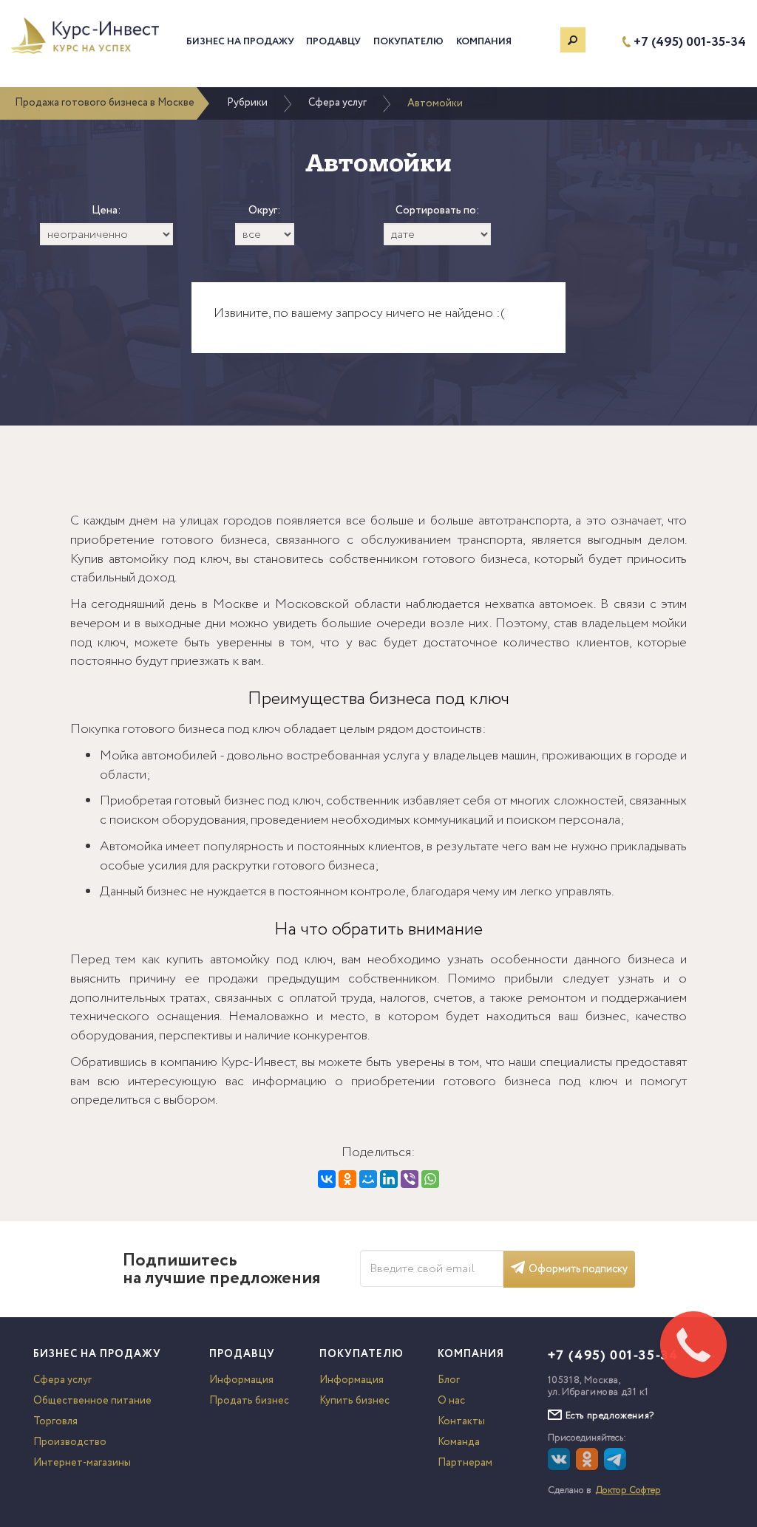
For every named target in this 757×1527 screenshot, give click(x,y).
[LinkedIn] (389, 1179)
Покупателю (408, 42)
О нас (451, 1400)
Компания (484, 42)
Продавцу (333, 42)
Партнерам (465, 1462)
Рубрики (247, 102)
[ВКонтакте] (327, 1179)
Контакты (461, 1421)
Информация (241, 1380)
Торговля (55, 1421)
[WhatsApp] (430, 1179)
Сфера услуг (337, 102)
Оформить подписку (578, 1269)
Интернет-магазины (82, 1462)
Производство (69, 1442)
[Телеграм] (617, 1467)
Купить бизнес (354, 1400)
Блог (449, 1380)
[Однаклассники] (589, 1467)
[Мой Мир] (368, 1179)
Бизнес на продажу (240, 42)
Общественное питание (92, 1400)
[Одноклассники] (347, 1179)
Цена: (106, 211)
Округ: (264, 211)
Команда (459, 1442)
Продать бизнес (249, 1400)
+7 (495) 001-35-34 (690, 42)
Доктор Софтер (628, 1490)
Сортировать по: (438, 211)
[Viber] (409, 1179)
